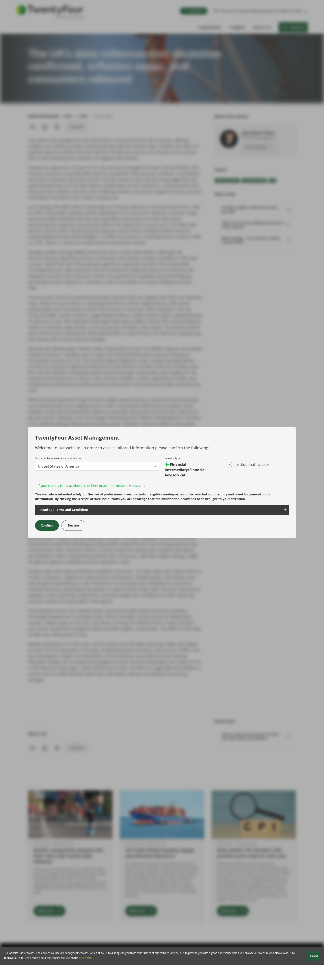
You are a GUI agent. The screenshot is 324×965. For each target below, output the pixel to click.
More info (85, 958)
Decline (73, 525)
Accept (314, 956)
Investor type (173, 458)
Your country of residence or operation (58, 458)
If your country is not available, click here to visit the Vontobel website (89, 485)
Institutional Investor (252, 464)
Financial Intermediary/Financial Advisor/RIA (185, 470)
